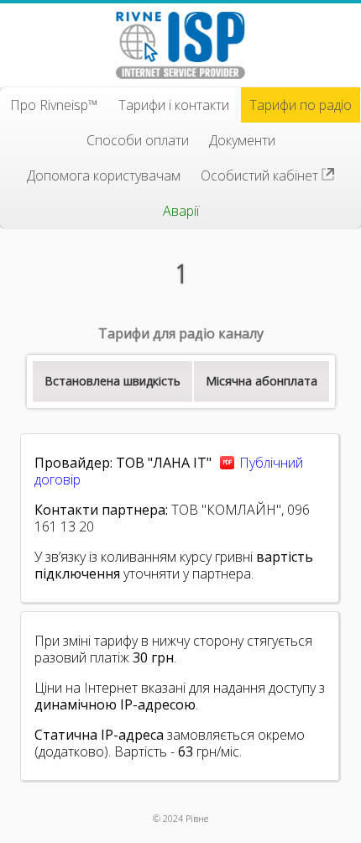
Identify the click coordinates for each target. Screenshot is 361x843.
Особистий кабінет (261, 175)
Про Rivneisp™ (54, 105)
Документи (242, 140)
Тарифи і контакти (173, 105)
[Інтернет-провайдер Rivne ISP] (180, 45)
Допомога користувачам (103, 175)
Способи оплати (137, 140)
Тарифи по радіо (300, 105)
